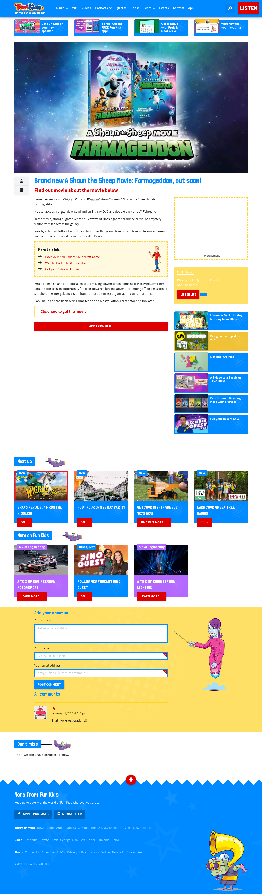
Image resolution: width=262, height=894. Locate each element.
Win (75, 8)
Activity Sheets (108, 828)
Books (135, 8)
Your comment (44, 620)
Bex (82, 840)
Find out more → (153, 522)
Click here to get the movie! (64, 311)
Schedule (31, 840)
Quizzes (121, 8)
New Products (142, 828)
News (40, 828)
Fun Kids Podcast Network (106, 852)
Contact (178, 8)
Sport (50, 828)
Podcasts (101, 8)
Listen (248, 8)
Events (164, 8)
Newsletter (72, 814)
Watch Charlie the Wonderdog (65, 263)
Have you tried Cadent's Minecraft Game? (73, 257)
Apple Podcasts (36, 814)
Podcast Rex (134, 852)
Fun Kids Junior (108, 840)
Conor (91, 840)
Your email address (47, 665)
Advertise (48, 852)
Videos (86, 8)
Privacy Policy (76, 852)
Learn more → (32, 596)
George (65, 840)
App (191, 8)
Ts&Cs (61, 852)
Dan (75, 840)
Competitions (87, 828)
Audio (60, 828)
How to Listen (49, 840)
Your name (41, 648)
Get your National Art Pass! (63, 269)
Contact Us (32, 852)
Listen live (188, 294)
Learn (147, 8)
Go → (25, 522)
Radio (60, 8)
